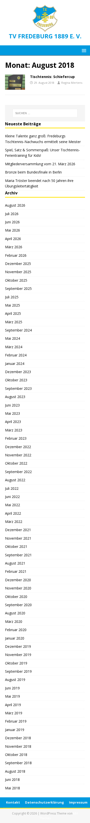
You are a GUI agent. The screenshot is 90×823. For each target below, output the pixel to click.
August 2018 (15, 771)
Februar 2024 (15, 355)
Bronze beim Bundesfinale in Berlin (33, 172)
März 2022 (13, 521)
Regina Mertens (71, 82)
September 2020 (18, 604)
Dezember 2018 (18, 738)
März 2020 (13, 621)
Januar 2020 (14, 638)
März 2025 (13, 322)
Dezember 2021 (18, 529)
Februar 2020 (15, 629)
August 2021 (15, 563)
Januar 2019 (14, 729)
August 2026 (15, 205)
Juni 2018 (12, 779)
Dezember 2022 (18, 446)
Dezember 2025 (18, 263)
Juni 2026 (12, 222)
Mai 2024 (12, 338)
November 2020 (18, 588)
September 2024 (18, 330)
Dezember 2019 (18, 646)
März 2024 (13, 346)
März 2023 (13, 430)
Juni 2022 (12, 496)
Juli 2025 (11, 297)
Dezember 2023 (18, 371)
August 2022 (15, 480)
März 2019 (13, 713)
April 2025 (13, 313)
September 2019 (18, 671)
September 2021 (18, 555)
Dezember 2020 (18, 579)
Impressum (78, 802)
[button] (83, 50)
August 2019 (15, 679)
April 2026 (13, 238)
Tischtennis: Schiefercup (52, 76)
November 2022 (18, 455)
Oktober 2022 (16, 463)
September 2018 (18, 762)
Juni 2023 (12, 405)
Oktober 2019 (16, 663)
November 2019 (18, 654)
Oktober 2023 (16, 380)
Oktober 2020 (16, 596)
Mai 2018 (12, 788)
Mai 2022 (12, 504)
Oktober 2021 (16, 546)
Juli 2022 (11, 488)
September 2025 (18, 288)
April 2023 (13, 421)
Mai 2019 (12, 696)
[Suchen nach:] (45, 113)
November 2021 (18, 538)
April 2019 (13, 704)
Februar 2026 (15, 255)
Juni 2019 (12, 688)
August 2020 (15, 613)
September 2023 (18, 388)
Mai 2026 (12, 230)
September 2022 (18, 471)
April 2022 (13, 513)
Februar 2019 (15, 721)
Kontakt (13, 802)
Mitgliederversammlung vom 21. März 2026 (40, 164)
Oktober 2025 (16, 280)
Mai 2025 (12, 305)
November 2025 (18, 271)
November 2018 (18, 746)
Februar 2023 (15, 438)
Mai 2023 (12, 413)
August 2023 (15, 396)
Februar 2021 (15, 571)
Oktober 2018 (16, 754)
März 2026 (13, 247)
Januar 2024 (14, 363)
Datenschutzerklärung (44, 802)
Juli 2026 (11, 213)
